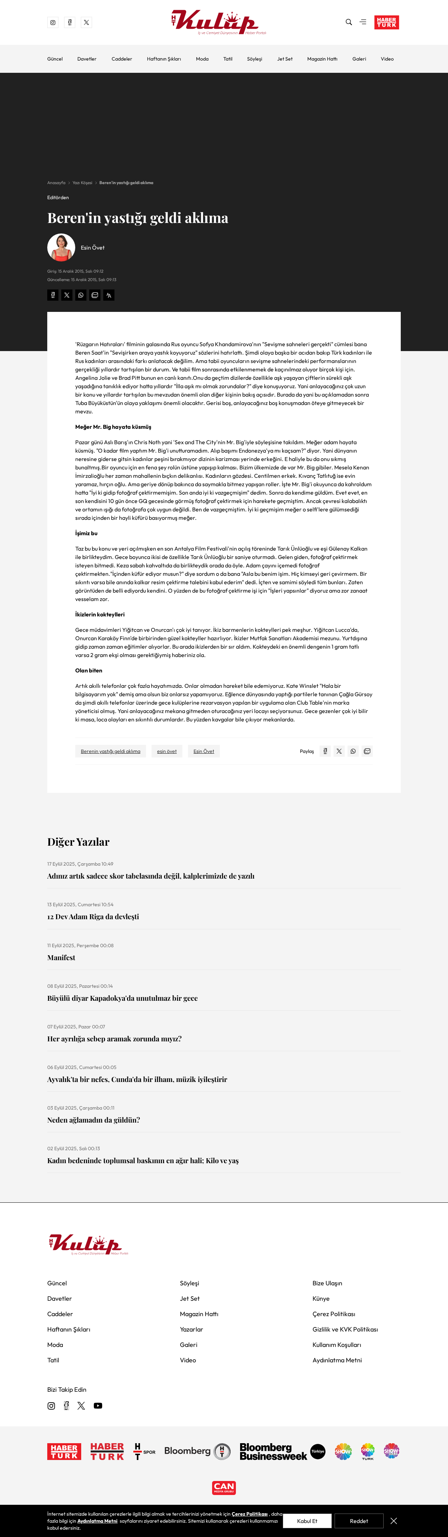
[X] (81, 1406)
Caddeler (122, 59)
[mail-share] (94, 295)
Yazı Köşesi (82, 182)
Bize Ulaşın (327, 1283)
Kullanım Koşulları (337, 1345)
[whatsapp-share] (80, 295)
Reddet (359, 1520)
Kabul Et (307, 1520)
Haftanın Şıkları (164, 59)
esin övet (167, 751)
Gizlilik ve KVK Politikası (345, 1329)
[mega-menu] (363, 22)
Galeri (359, 59)
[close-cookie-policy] (393, 1521)
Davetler (87, 59)
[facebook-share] (52, 295)
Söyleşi (254, 59)
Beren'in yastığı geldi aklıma (126, 182)
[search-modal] (349, 22)
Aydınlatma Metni (337, 1360)
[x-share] (66, 295)
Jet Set (285, 59)
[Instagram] (51, 1406)
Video (387, 59)
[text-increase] (108, 295)
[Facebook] (66, 1406)
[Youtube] (98, 1406)
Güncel (55, 59)
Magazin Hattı (322, 59)
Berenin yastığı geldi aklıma (110, 751)
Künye (321, 1298)
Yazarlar (191, 1329)
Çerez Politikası (334, 1314)
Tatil (227, 59)
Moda (202, 59)
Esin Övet (204, 751)
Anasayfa (56, 182)
